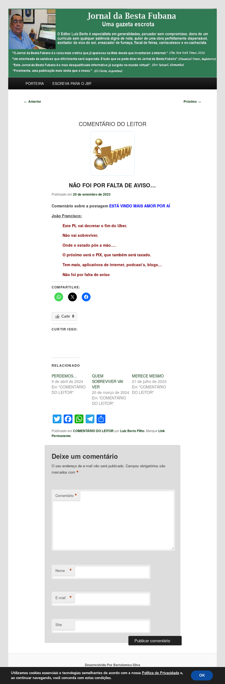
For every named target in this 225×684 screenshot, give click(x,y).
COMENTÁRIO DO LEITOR (93, 430)
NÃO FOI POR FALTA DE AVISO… (112, 185)
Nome (63, 570)
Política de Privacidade (160, 673)
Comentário (66, 495)
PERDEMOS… (64, 376)
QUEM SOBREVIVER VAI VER (107, 381)
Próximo (192, 101)
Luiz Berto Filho (132, 430)
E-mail (63, 597)
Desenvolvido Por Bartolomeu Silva (112, 664)
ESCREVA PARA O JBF (72, 83)
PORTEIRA (35, 83)
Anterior (32, 101)
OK (202, 675)
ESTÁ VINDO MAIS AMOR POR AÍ (139, 205)
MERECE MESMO (148, 376)
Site (58, 624)
